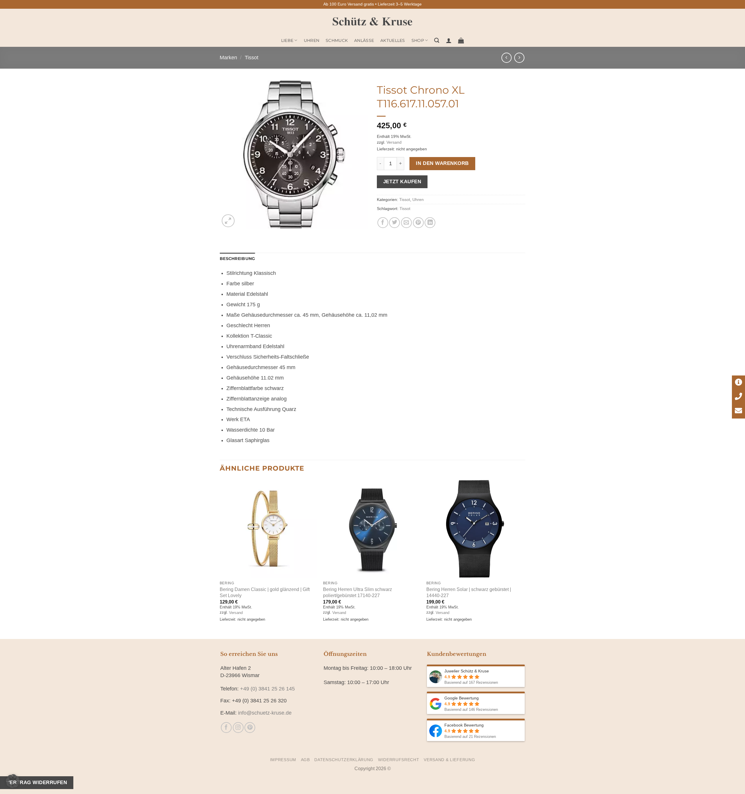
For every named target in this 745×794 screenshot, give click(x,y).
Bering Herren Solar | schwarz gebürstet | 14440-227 (468, 592)
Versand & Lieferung (449, 760)
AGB (305, 760)
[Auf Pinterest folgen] (249, 727)
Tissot (251, 57)
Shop (417, 40)
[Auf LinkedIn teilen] (430, 222)
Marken (228, 57)
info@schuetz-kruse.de (265, 713)
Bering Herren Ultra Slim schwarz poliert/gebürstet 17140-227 (357, 592)
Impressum (283, 760)
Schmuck (337, 40)
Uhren (311, 40)
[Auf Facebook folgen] (226, 727)
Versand (394, 142)
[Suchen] (436, 41)
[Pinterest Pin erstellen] (418, 222)
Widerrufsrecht (398, 760)
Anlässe (364, 40)
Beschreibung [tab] (237, 258)
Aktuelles (392, 40)
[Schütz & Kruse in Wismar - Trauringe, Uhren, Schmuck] (373, 21)
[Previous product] (519, 58)
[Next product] (506, 58)
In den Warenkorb (442, 163)
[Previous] (220, 558)
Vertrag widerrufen (36, 782)
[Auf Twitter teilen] (394, 222)
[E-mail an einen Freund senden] (406, 222)
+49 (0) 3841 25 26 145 (267, 689)
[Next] (523, 558)
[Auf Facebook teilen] (382, 222)
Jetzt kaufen (402, 181)
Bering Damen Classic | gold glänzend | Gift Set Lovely (265, 592)
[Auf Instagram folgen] (238, 727)
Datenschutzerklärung (343, 760)
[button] (449, 40)
